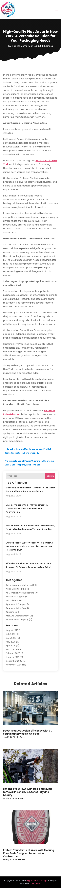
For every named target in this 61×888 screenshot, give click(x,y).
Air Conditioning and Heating (20, 592)
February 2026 (13, 653)
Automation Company (17, 619)
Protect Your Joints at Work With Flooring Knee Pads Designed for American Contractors (28, 853)
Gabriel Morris (19, 46)
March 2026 (12, 649)
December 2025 (14, 661)
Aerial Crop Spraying (16, 588)
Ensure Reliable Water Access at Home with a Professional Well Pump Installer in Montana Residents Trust (29, 546)
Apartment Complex (16, 604)
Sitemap (36, 883)
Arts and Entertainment (17, 615)
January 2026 (12, 657)
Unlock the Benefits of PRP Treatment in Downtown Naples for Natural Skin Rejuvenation (27, 508)
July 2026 (10, 634)
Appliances (11, 612)
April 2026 (10, 645)
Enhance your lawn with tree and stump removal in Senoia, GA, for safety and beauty (28, 792)
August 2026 (12, 630)
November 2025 (14, 664)
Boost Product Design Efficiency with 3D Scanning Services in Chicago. (27, 732)
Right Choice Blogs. (36, 880)
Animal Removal (14, 600)
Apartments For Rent (16, 608)
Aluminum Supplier (15, 596)
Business (48, 46)
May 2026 (10, 641)
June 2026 (11, 638)
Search (50, 475)
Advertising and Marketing (19, 585)
